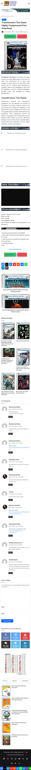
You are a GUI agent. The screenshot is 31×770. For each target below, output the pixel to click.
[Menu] (2, 4)
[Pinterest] (14, 264)
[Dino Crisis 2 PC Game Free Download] (23, 381)
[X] (6, 264)
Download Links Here (15, 249)
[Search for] (29, 4)
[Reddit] (18, 264)
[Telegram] (3, 267)
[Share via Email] (6, 267)
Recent (15, 681)
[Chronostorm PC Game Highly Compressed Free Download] (8, 381)
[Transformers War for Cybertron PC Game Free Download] (23, 356)
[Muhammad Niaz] (10, 3)
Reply (10, 416)
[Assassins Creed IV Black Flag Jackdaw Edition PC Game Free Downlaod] (8, 330)
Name (3, 607)
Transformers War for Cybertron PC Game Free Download (22, 368)
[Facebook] (3, 264)
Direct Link (22, 36)
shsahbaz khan (14, 459)
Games (8, 16)
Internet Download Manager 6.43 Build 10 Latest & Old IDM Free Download (20, 712)
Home (4, 16)
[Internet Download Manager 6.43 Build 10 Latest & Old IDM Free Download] (6, 715)
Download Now (10, 36)
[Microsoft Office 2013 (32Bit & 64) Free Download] (6, 702)
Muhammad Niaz (7, 31)
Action (12, 16)
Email (3, 613)
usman (11, 492)
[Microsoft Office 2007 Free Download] (6, 690)
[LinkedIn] (10, 264)
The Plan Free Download (22, 341)
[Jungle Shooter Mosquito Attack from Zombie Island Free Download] (8, 352)
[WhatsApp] (26, 264)
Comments (25, 681)
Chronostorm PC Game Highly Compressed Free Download (8, 393)
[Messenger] (22, 264)
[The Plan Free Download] (23, 330)
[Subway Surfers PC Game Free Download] (6, 739)
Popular (5, 681)
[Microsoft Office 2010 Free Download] (6, 727)
